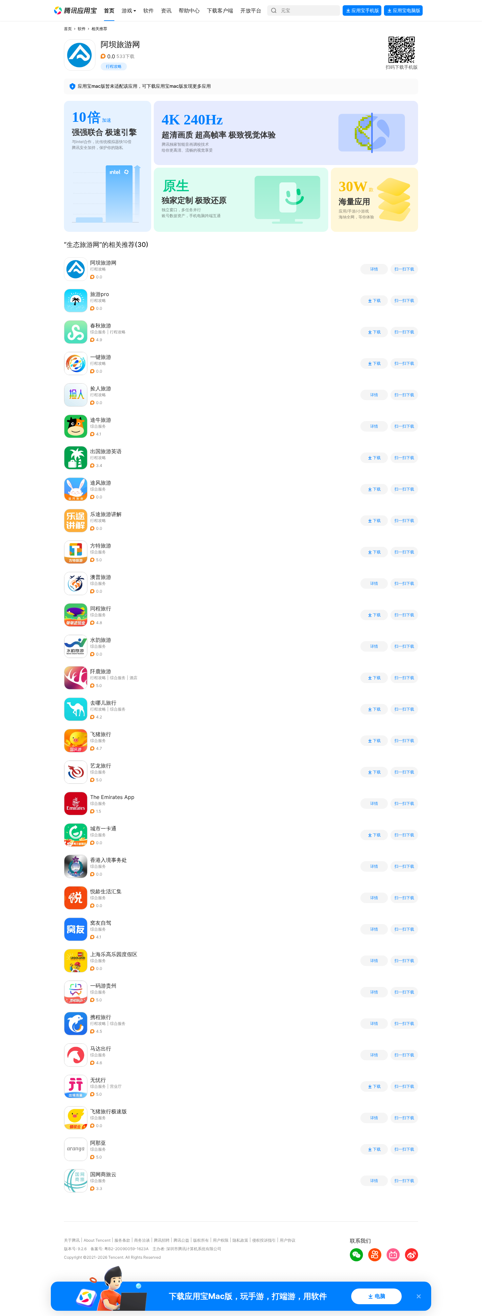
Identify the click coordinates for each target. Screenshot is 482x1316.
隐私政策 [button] (240, 1240)
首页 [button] (68, 28)
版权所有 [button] (201, 1240)
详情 (374, 269)
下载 (377, 300)
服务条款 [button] (122, 1240)
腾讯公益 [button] (181, 1240)
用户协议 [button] (287, 1240)
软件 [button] (82, 28)
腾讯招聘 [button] (162, 1240)
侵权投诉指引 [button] (264, 1240)
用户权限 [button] (221, 1240)
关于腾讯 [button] (72, 1240)
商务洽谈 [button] (142, 1240)
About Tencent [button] (97, 1240)
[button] (75, 10)
